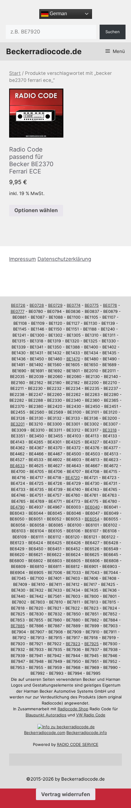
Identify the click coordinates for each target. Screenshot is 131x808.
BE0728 (37, 305)
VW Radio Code (90, 714)
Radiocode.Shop (73, 708)
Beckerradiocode (40, 732)
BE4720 (73, 477)
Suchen (112, 31)
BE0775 (92, 305)
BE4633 (17, 465)
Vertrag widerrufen (65, 794)
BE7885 (18, 625)
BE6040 (92, 507)
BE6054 (92, 518)
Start (15, 73)
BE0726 (18, 305)
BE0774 (73, 305)
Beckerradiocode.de (44, 51)
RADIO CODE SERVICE (77, 744)
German (57, 13)
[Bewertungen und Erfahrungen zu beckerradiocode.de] (66, 726)
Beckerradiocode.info (86, 732)
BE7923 (73, 643)
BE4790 (17, 507)
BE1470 (73, 358)
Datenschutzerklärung (64, 259)
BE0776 (110, 305)
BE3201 (18, 423)
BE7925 (91, 643)
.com (60, 732)
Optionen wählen (36, 210)
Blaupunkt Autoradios (46, 714)
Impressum (22, 259)
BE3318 (110, 430)
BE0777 (17, 311)
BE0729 (55, 305)
